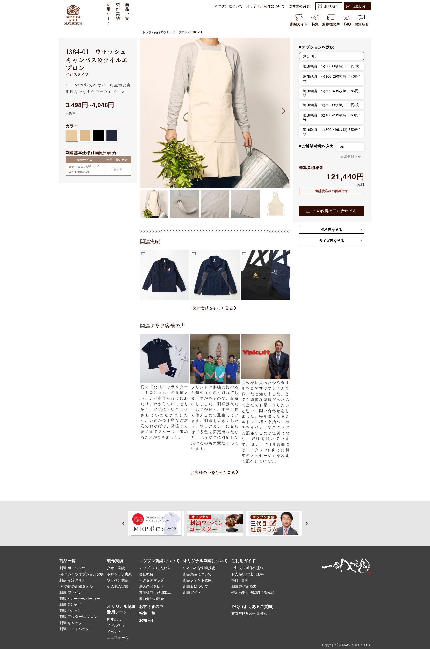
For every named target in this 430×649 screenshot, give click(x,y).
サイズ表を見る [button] (331, 241)
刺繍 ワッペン (70, 592)
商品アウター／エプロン (171, 32)
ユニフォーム (117, 638)
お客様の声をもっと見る (213, 472)
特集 (315, 24)
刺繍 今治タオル (72, 580)
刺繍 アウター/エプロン (78, 617)
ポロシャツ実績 (119, 574)
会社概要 (146, 574)
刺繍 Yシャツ (70, 604)
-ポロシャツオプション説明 (81, 574)
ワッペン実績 (117, 580)
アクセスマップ (151, 580)
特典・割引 (240, 580)
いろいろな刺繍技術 (199, 568)
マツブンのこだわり (155, 568)
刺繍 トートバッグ (74, 629)
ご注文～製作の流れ (247, 568)
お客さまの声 (151, 606)
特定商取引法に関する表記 (252, 592)
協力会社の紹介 (151, 599)
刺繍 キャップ (70, 623)
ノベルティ (116, 625)
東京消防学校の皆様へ (249, 614)
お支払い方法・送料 (247, 574)
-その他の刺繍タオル (76, 586)
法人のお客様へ (151, 586)
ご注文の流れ (299, 6)
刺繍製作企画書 (243, 586)
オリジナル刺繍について (265, 6)
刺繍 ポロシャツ (72, 568)
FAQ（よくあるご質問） (253, 606)
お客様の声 (331, 24)
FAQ (347, 24)
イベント (114, 632)
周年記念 (114, 619)
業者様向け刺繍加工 (155, 592)
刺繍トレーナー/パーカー (79, 599)
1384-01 (196, 32)
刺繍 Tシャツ (70, 611)
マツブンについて (228, 6)
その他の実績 (117, 586)
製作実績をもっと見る (213, 308)
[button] (282, 110)
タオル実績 (116, 568)
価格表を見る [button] (331, 230)
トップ (147, 32)
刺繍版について (195, 586)
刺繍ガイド (299, 24)
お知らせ (362, 24)
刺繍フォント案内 (197, 580)
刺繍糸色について (197, 574)
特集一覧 (147, 613)
